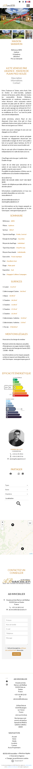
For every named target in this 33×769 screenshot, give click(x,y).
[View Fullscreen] (2, 528)
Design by (19, 760)
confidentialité (28, 765)
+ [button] (2, 522)
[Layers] (30, 523)
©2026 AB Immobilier (10, 753)
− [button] (2, 525)
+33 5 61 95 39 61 (17, 454)
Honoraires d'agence (17, 756)
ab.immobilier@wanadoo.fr (18, 610)
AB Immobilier (16, 594)
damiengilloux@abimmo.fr (18, 459)
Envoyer (16, 654)
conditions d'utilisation (12, 766)
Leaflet (31, 553)
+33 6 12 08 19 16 (17, 456)
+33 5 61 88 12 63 (18, 607)
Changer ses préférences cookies (17, 758)
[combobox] (16, 485)
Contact (16, 83)
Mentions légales (24, 753)
